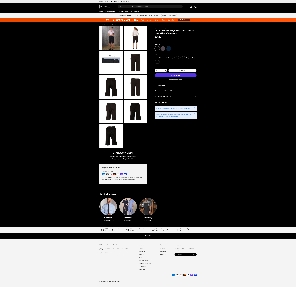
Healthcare (128, 218)
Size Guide (142, 269)
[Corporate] (108, 206)
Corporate (108, 218)
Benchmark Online (107, 281)
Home (101, 11)
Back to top (148, 235)
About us (141, 254)
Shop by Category (124, 11)
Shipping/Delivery (144, 260)
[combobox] (150, 6)
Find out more (184, 19)
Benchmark (157, 28)
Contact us (142, 251)
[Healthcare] (128, 206)
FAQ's (140, 257)
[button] (195, 6)
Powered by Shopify (115, 281)
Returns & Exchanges (145, 263)
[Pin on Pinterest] (166, 102)
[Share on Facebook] (162, 102)
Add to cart (182, 70)
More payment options (175, 79)
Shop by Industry (110, 11)
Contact (136, 11)
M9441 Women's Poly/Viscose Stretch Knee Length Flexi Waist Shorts (112, 24)
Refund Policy (142, 266)
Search (141, 248)
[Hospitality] (148, 206)
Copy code (173, 15)
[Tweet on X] (159, 102)
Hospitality (148, 218)
